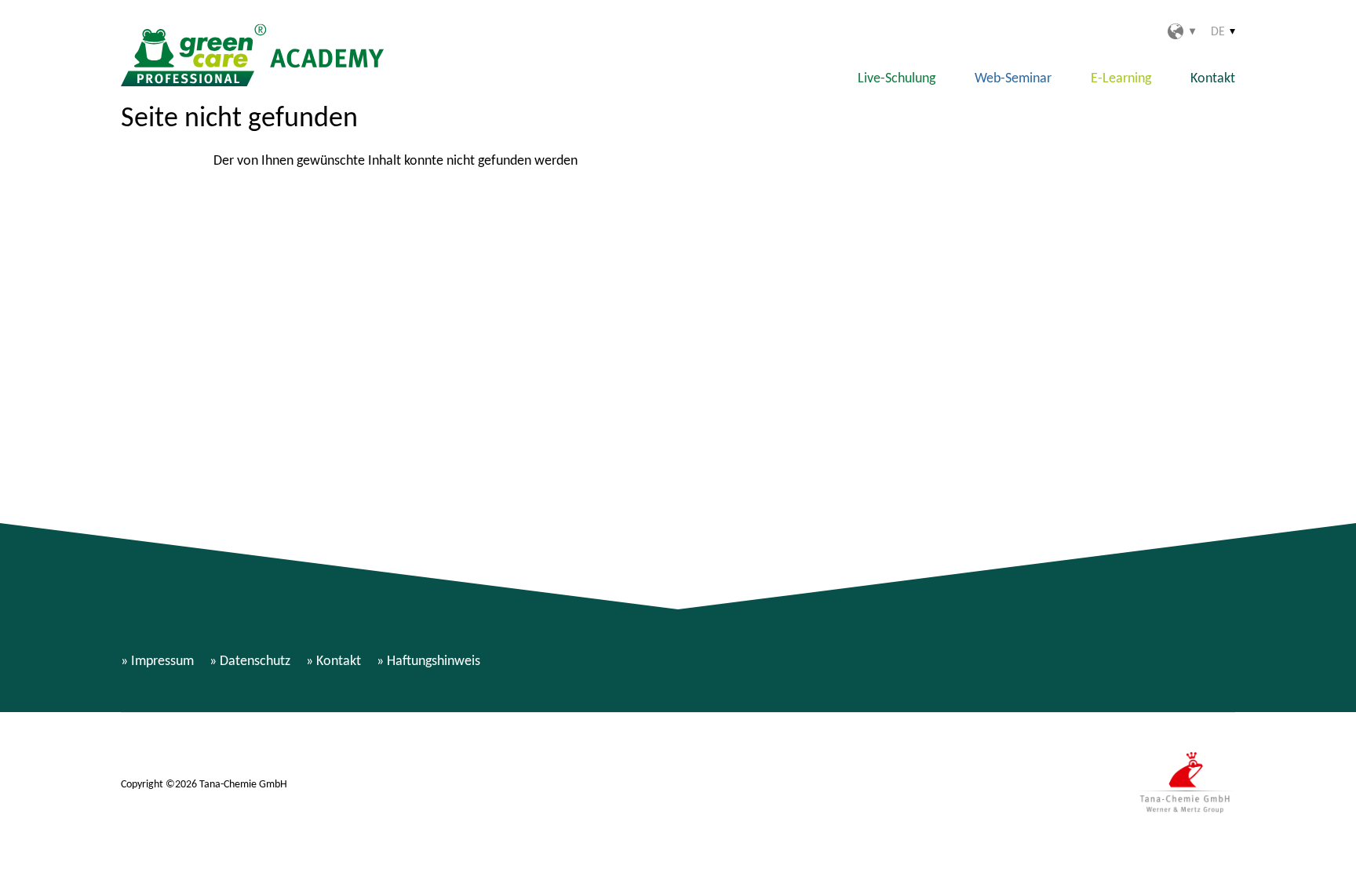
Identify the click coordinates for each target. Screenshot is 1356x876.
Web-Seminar (1013, 78)
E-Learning (1121, 78)
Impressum (162, 660)
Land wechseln (1181, 31)
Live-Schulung (896, 78)
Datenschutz (255, 660)
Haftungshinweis (433, 660)
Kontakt (1212, 78)
